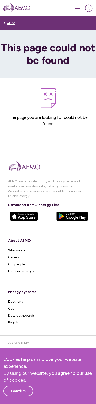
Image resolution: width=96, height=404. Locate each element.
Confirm (18, 391)
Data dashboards (21, 315)
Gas (11, 308)
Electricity (15, 302)
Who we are (16, 250)
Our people (16, 264)
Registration (17, 322)
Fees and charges (21, 271)
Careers (14, 257)
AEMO (11, 23)
